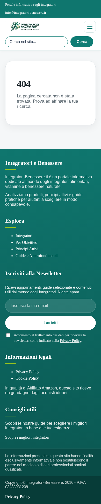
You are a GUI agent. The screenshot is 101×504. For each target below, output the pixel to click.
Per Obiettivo (26, 242)
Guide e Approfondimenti (36, 255)
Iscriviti (50, 323)
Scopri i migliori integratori (27, 437)
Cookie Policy (27, 378)
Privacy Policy (70, 341)
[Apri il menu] (90, 27)
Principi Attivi (27, 249)
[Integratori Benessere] (42, 27)
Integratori (24, 235)
